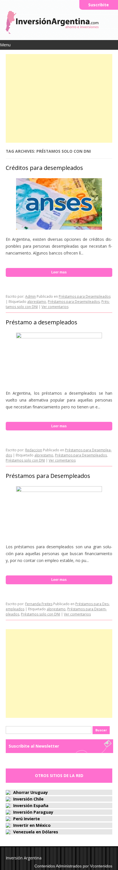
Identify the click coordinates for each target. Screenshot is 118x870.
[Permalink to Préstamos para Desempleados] (59, 490)
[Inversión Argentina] (52, 32)
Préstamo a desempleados (41, 322)
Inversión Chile (28, 799)
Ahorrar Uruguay (30, 792)
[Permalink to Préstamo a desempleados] (59, 336)
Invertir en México (32, 825)
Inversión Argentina (24, 858)
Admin (30, 296)
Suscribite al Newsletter (34, 746)
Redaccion (33, 450)
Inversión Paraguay (33, 812)
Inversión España (30, 805)
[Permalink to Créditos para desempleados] (59, 228)
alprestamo (36, 301)
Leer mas (59, 272)
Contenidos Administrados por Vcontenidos (73, 866)
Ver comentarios (55, 306)
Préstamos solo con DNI (25, 460)
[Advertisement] (59, 97)
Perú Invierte (26, 818)
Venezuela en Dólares (35, 832)
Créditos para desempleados (44, 168)
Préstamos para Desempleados (85, 296)
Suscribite (98, 4)
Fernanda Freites (38, 603)
